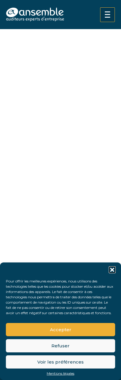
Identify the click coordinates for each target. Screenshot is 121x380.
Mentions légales (60, 373)
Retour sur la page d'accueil (41, 234)
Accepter (60, 329)
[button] (112, 270)
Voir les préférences (60, 362)
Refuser (60, 346)
